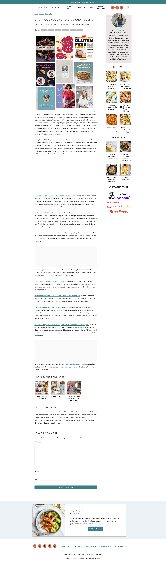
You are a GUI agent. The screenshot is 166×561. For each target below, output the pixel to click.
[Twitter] (55, 546)
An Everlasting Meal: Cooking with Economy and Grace (52, 196)
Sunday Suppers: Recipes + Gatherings (47, 270)
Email (36, 479)
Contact (93, 546)
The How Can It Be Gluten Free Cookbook (48, 213)
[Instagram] (117, 8)
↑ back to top (121, 546)
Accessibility (77, 546)
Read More (122, 59)
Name (36, 471)
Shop (91, 7)
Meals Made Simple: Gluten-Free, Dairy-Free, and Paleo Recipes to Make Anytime (61, 324)
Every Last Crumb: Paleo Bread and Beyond (48, 233)
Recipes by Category (105, 546)
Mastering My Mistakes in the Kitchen (47, 307)
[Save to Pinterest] (76, 30)
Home (36, 14)
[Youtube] (40, 546)
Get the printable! (95, 529)
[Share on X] (62, 30)
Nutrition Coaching (101, 7)
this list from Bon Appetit (73, 364)
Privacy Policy (65, 546)
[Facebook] (113, 8)
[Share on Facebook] (47, 30)
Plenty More (38, 140)
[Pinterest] (121, 8)
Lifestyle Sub (48, 14)
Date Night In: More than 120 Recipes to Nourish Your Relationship (57, 296)
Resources (81, 7)
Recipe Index (68, 7)
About (57, 7)
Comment (38, 442)
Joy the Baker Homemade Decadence (46, 281)
